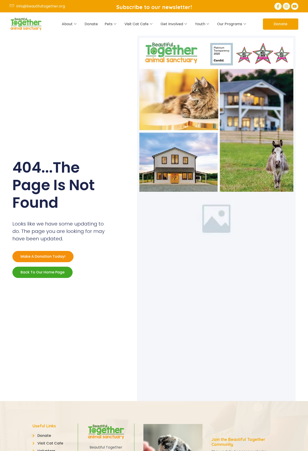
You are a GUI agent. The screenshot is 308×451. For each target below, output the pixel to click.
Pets (109, 24)
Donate (91, 24)
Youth (200, 24)
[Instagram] (286, 6)
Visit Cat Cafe (136, 24)
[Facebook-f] (278, 6)
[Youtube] (294, 6)
